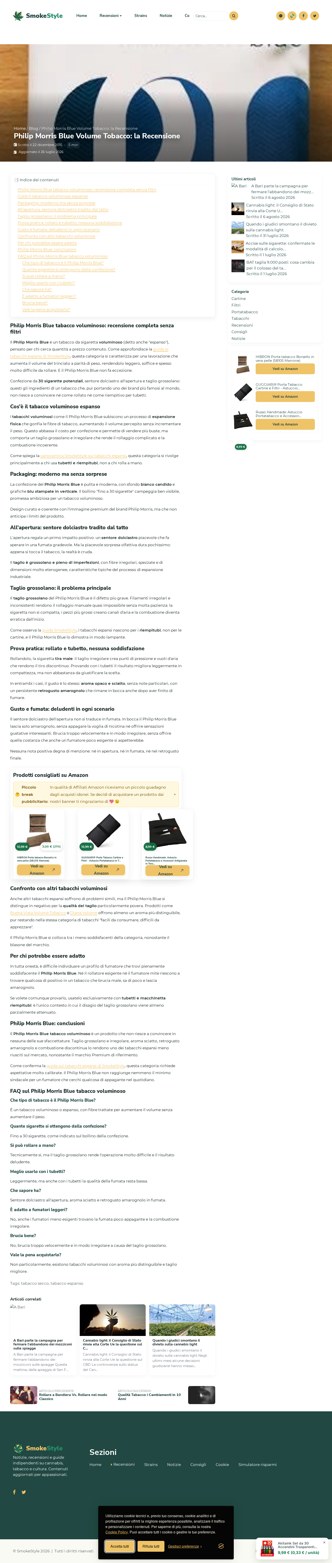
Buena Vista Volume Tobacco (38, 912)
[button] (280, 15)
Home (81, 15)
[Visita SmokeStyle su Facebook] (14, 1493)
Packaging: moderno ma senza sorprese (56, 203)
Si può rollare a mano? (43, 276)
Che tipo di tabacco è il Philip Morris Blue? (63, 262)
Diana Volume (83, 912)
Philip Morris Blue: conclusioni (47, 249)
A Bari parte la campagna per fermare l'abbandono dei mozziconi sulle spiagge (42, 1344)
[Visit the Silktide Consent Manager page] (221, 1546)
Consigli (239, 332)
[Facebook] (303, 15)
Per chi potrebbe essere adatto (47, 243)
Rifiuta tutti (151, 1546)
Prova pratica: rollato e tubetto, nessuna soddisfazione (70, 223)
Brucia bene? (35, 302)
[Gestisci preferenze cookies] (280, 15)
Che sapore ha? (37, 289)
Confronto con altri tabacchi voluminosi (56, 236)
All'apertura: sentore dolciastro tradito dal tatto (63, 209)
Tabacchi (240, 318)
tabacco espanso (67, 1283)
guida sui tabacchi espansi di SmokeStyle (86, 1066)
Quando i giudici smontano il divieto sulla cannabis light (176, 1342)
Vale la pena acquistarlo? (46, 309)
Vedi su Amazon (37, 869)
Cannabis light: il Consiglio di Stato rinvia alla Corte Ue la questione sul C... (112, 1344)
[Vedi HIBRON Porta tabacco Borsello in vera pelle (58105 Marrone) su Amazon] (243, 364)
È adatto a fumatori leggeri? (49, 296)
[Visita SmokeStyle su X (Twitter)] (23, 1493)
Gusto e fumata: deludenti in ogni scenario (59, 229)
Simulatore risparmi (257, 1464)
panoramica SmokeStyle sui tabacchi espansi (83, 455)
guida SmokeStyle (59, 630)
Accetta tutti (119, 1546)
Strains (140, 15)
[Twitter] (314, 15)
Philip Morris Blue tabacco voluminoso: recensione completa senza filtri (87, 189)
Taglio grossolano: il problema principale (57, 216)
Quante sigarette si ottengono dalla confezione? (68, 269)
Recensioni (242, 325)
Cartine (238, 298)
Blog (33, 128)
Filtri (236, 305)
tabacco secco (35, 1283)
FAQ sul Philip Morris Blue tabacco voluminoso (63, 256)
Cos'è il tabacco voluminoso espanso (53, 196)
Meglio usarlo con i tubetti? (48, 283)
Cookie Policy (116, 1532)
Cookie (222, 1464)
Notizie (166, 15)
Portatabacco (244, 312)
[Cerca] (233, 15)
